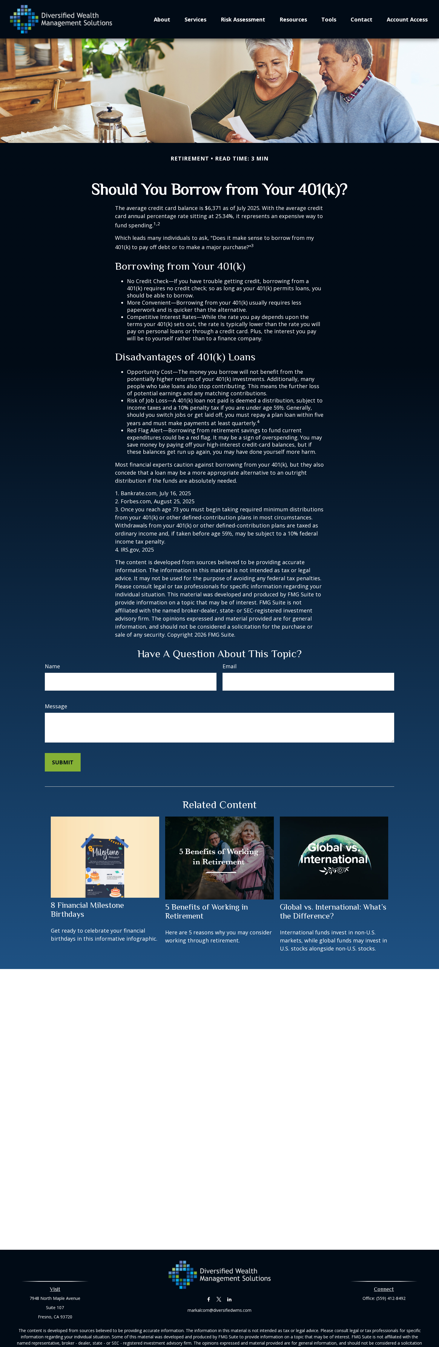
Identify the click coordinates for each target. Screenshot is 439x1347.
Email (229, 666)
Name (52, 666)
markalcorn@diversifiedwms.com (219, 1310)
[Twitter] (219, 1299)
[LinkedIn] (229, 1299)
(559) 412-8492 (391, 1298)
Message (56, 706)
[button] (162, 19)
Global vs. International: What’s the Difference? (333, 911)
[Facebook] (209, 1299)
